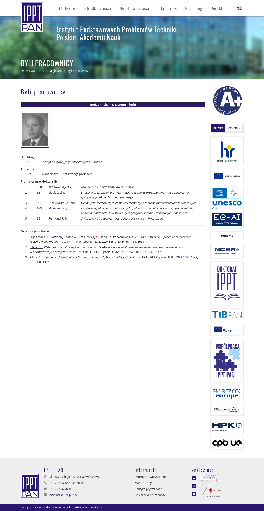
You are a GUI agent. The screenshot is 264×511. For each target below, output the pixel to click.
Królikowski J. (88, 237)
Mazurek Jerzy (57, 208)
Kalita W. (71, 237)
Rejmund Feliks (58, 218)
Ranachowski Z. (123, 237)
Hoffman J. (57, 237)
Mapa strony (143, 483)
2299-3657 (108, 242)
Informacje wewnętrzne (150, 477)
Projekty (227, 236)
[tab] (218, 128)
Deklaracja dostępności (150, 495)
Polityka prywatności (149, 489)
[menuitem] (68, 8)
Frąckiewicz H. (39, 237)
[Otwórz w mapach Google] (210, 486)
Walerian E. (51, 247)
